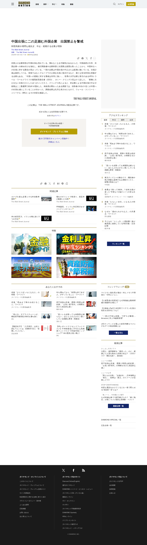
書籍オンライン (67, 497)
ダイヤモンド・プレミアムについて (32, 485)
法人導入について (26, 516)
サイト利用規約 (25, 493)
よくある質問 (24, 505)
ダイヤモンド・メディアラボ (72, 528)
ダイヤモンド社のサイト (71, 477)
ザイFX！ (65, 505)
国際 (12, 52)
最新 (105, 120)
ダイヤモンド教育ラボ (70, 524)
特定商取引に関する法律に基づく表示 (33, 497)
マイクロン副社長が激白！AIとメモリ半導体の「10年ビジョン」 (118, 293)
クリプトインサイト (69, 520)
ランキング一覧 (118, 243)
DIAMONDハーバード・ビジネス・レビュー (77, 489)
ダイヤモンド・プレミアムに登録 (54, 131)
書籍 (71, 4)
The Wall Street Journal (20, 49)
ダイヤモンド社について (118, 477)
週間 (122, 120)
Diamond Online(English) (71, 481)
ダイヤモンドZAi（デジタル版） (73, 493)
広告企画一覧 (106, 425)
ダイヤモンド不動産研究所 (71, 508)
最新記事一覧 (118, 406)
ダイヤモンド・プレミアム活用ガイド (33, 489)
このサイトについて (26, 481)
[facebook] (73, 470)
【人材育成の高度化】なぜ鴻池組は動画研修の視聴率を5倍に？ (118, 301)
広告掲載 (23, 508)
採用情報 (112, 489)
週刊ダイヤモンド (68, 485)
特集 (63, 4)
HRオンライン (67, 516)
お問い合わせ (24, 512)
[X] (63, 470)
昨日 (114, 120)
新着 (37, 4)
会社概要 (112, 485)
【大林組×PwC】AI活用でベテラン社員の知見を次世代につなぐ (118, 309)
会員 (131, 120)
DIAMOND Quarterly (69, 512)
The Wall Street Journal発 (25, 52)
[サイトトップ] (24, 3)
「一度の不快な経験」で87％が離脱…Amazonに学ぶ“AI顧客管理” (118, 317)
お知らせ (112, 493)
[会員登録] (131, 4)
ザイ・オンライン (68, 501)
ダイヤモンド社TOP (116, 481)
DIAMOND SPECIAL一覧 (111, 419)
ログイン (121, 4)
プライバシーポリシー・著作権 (30, 501)
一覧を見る (118, 332)
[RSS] (83, 470)
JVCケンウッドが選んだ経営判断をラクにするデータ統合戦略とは (118, 325)
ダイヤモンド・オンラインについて (33, 477)
